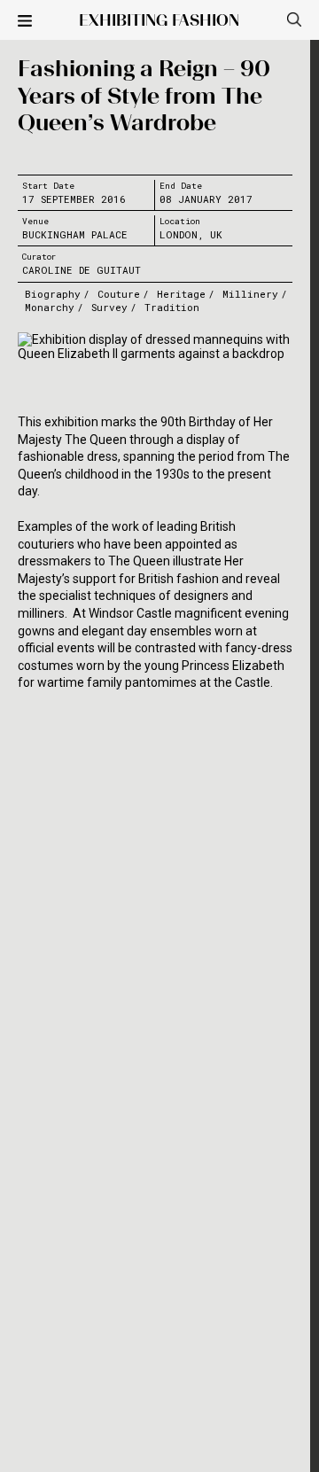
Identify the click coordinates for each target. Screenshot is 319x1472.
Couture (118, 293)
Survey (109, 307)
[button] (25, 22)
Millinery (250, 293)
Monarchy (49, 307)
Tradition (171, 307)
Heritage (181, 293)
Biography (53, 293)
